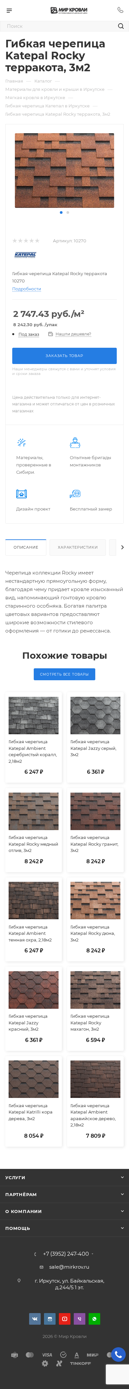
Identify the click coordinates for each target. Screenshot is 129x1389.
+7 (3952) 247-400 (66, 1254)
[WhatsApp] (94, 1318)
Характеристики (78, 547)
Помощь (17, 1228)
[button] (61, 212)
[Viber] (79, 1318)
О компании (23, 1211)
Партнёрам (21, 1194)
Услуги (15, 1177)
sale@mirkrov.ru (69, 1267)
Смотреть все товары (64, 674)
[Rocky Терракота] (64, 170)
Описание (26, 547)
